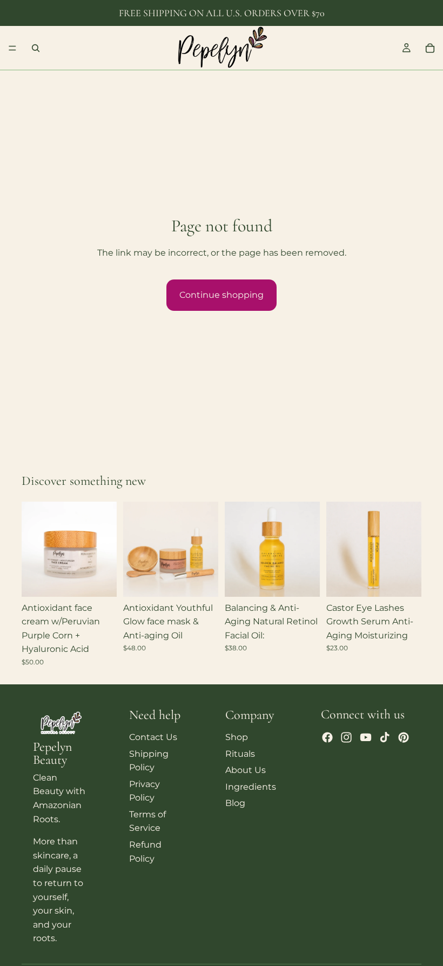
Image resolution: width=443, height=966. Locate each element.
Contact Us (153, 737)
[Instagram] (346, 737)
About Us (245, 770)
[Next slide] (105, 549)
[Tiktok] (384, 737)
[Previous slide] (33, 549)
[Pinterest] (403, 737)
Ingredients (250, 787)
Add (109, 580)
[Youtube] (365, 737)
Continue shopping (221, 295)
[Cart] (430, 48)
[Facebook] (327, 737)
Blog (235, 803)
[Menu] (12, 48)
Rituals (240, 754)
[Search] (36, 48)
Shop (236, 737)
